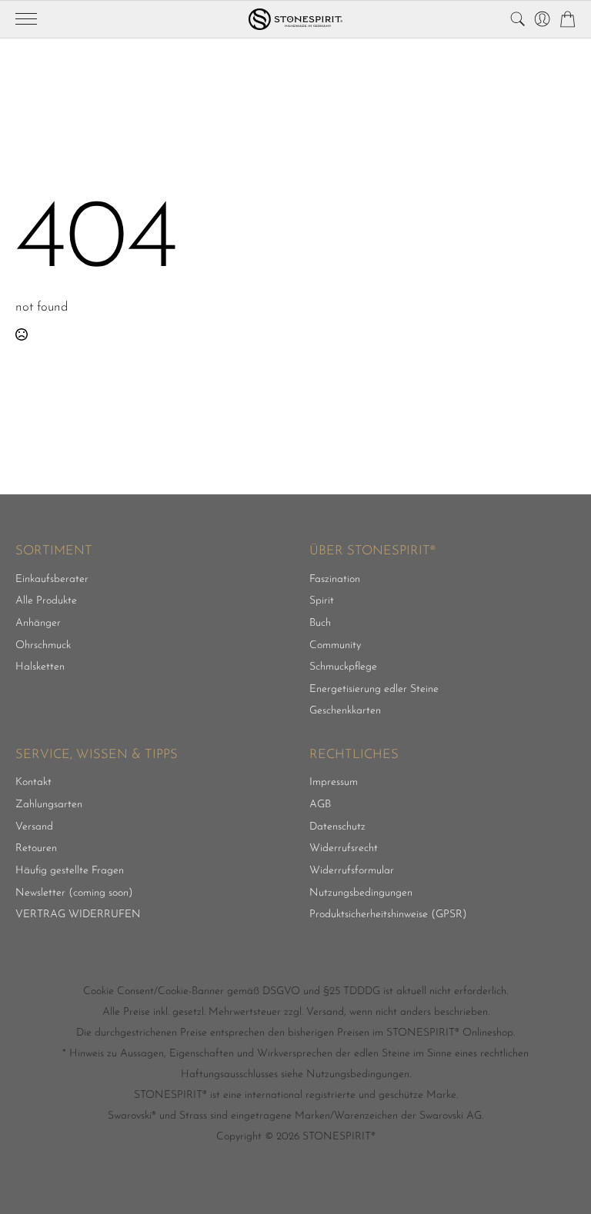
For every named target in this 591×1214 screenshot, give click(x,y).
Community (335, 645)
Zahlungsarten (48, 805)
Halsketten (40, 667)
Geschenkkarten (345, 711)
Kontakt (33, 782)
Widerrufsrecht (343, 848)
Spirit (321, 601)
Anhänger (38, 623)
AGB (320, 805)
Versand (34, 827)
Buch (320, 623)
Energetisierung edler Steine (374, 689)
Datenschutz (337, 827)
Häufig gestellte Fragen (69, 871)
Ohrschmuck (43, 645)
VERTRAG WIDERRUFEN (78, 915)
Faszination (334, 579)
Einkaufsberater (51, 579)
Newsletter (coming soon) (74, 893)
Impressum (333, 782)
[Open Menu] (26, 19)
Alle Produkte (46, 601)
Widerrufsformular (351, 871)
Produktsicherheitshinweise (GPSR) (388, 915)
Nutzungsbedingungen (360, 893)
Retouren (36, 848)
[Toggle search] (517, 19)
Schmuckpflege (343, 667)
